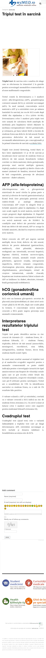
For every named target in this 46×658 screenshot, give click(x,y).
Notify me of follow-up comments (16, 519)
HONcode (32, 623)
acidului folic (36, 143)
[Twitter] (29, 3)
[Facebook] (25, 3)
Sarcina (12, 9)
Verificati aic (35, 628)
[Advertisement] (18, 33)
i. (38, 628)
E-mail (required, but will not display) (17, 502)
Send (7, 537)
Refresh (8, 529)
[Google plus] (34, 3)
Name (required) (10, 496)
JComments (41, 540)
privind (37, 623)
